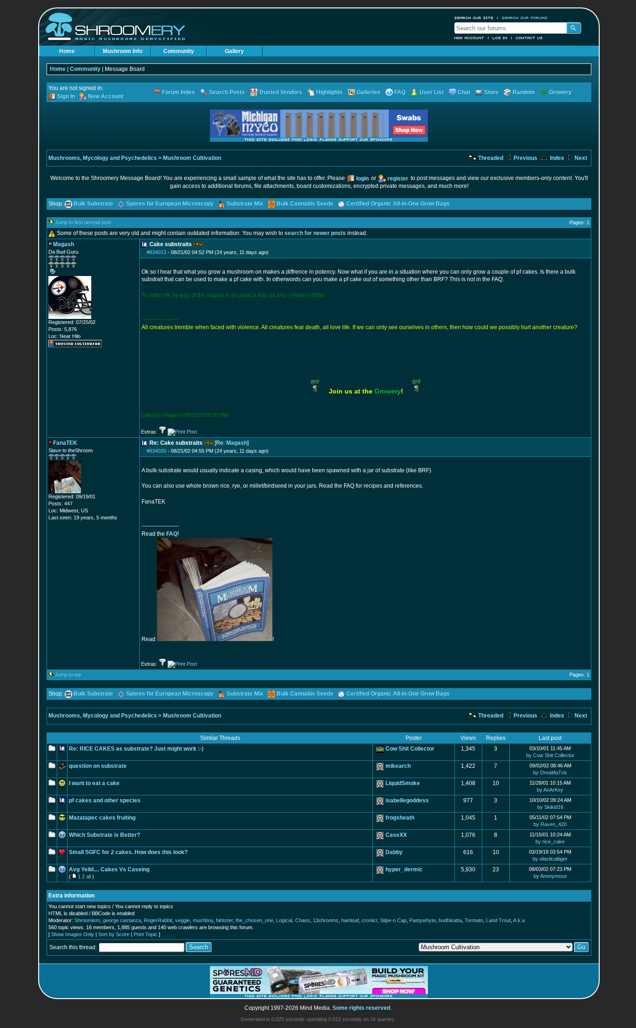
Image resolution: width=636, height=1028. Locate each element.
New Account (469, 37)
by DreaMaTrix (550, 772)
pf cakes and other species (105, 800)
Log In (500, 37)
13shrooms (325, 920)
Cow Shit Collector (410, 748)
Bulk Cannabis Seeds (305, 203)
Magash (236, 443)
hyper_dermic (404, 869)
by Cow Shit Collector (550, 755)
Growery (560, 92)
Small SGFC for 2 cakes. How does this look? (128, 852)
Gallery (234, 51)
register (397, 178)
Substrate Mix (245, 203)
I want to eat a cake (94, 783)
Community (178, 51)
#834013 (156, 252)
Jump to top (68, 674)
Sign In (66, 96)
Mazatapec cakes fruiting (102, 817)
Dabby (394, 852)
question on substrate (98, 766)
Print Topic (145, 934)
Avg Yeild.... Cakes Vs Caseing (109, 869)
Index (556, 158)
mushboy (203, 920)
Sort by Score (113, 934)
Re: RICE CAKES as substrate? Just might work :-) (136, 748)
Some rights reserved (361, 1008)
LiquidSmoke (403, 783)
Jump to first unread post (83, 222)
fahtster (224, 920)
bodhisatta (450, 920)
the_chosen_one (254, 920)
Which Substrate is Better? (104, 835)
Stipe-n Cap (393, 920)
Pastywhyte (422, 920)
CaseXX (396, 835)
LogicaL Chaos (293, 920)
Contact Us (529, 37)
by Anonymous (550, 876)
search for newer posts (315, 233)
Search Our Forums (525, 17)
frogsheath (400, 817)
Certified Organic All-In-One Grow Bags (398, 203)
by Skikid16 (550, 807)
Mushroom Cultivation (192, 158)
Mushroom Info (122, 51)
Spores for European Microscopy (170, 203)
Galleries (368, 92)
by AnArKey (550, 790)
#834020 (156, 451)
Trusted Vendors (280, 92)
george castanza (122, 920)
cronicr (369, 920)
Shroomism (87, 920)
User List (431, 92)
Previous (524, 158)
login (362, 178)
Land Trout (498, 920)
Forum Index (178, 92)
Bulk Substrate (93, 203)
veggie (182, 920)
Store (491, 92)
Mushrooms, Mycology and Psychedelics (102, 158)
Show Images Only (72, 934)
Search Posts (227, 92)
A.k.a (519, 920)
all (88, 876)
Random (524, 92)
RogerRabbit (158, 920)
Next (580, 158)
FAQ (400, 92)
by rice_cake (550, 841)
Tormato (474, 920)
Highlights (329, 92)
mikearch (398, 766)
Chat (464, 92)
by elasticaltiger (550, 859)
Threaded (490, 158)
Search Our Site (474, 17)
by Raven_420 (550, 824)
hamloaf (350, 920)
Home (67, 51)
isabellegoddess (407, 800)
